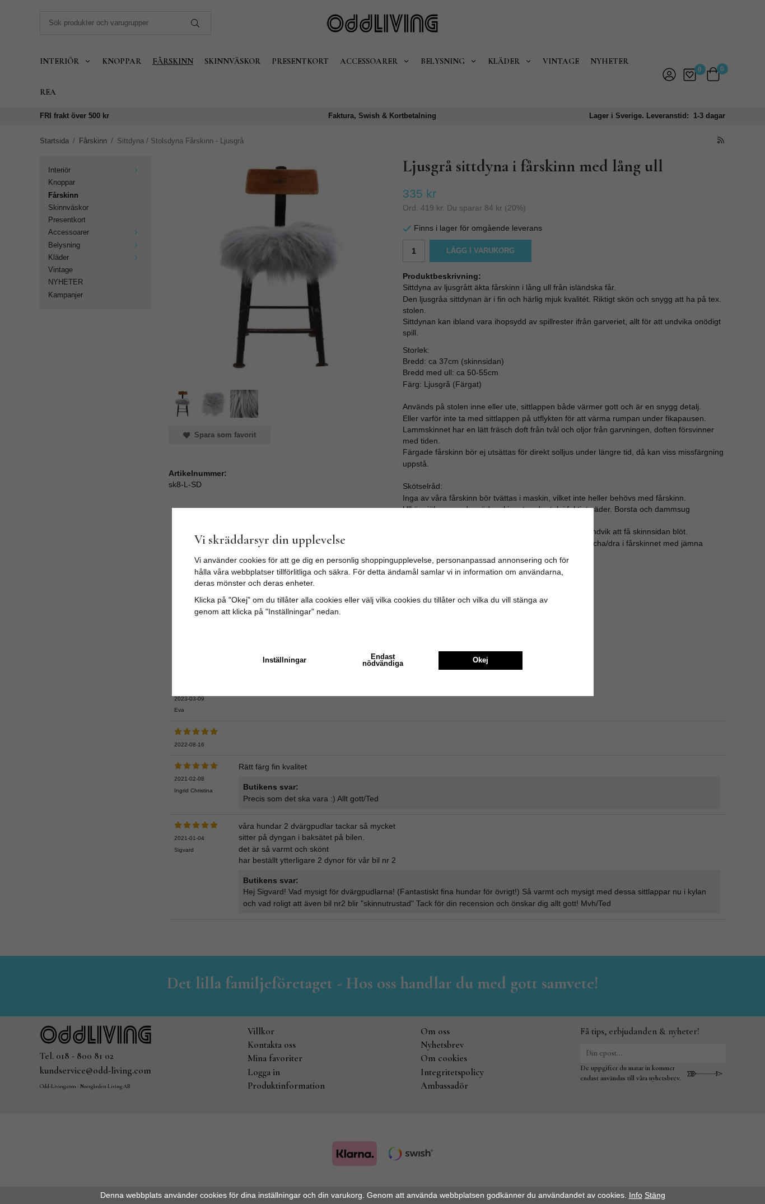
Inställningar (284, 660)
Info (635, 1195)
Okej (480, 660)
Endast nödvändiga (382, 660)
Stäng (655, 1195)
